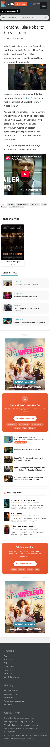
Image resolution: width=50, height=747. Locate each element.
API (5, 663)
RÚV (24, 428)
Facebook (8, 673)
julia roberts (35, 204)
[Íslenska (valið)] (30, 4)
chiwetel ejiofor (22, 204)
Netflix (17, 428)
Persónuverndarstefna (14, 701)
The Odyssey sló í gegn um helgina (19, 721)
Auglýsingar (9, 666)
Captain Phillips (30, 98)
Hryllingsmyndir (37, 424)
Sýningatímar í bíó (12, 690)
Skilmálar (8, 704)
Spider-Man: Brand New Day (23, 526)
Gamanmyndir (24, 424)
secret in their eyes (16, 207)
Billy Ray (11, 204)
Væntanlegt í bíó (11, 694)
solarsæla (23, 503)
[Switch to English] (34, 4)
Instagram (8, 670)
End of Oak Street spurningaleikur (19, 718)
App (5, 656)
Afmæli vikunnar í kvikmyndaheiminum (21, 725)
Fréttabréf (8, 659)
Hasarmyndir (12, 424)
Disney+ (32, 428)
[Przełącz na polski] (38, 4)
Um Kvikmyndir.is (11, 677)
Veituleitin (8, 697)
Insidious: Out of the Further (23, 500)
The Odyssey (16, 513)
